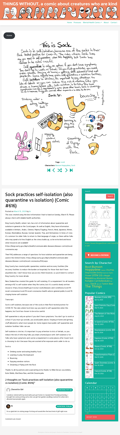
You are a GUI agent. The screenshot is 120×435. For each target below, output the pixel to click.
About (106, 22)
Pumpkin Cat (91, 281)
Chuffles (110, 270)
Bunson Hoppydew (62, 165)
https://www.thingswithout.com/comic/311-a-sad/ (102, 244)
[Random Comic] (60, 170)
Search (87, 191)
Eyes (111, 273)
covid (62, 162)
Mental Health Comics (91, 22)
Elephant (106, 273)
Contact (114, 22)
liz (30, 211)
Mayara (89, 278)
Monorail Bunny (105, 278)
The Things (93, 286)
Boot (88, 267)
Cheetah (103, 270)
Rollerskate (104, 281)
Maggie (107, 275)
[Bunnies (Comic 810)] (71, 170)
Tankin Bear (107, 284)
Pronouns (77, 22)
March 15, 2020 (20, 211)
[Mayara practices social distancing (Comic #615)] (53, 170)
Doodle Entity (95, 272)
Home (69, 22)
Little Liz (97, 275)
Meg (95, 279)
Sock (73, 165)
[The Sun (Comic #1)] (48, 170)
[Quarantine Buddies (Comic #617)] (66, 170)
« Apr (87, 413)
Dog (87, 272)
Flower (88, 275)
